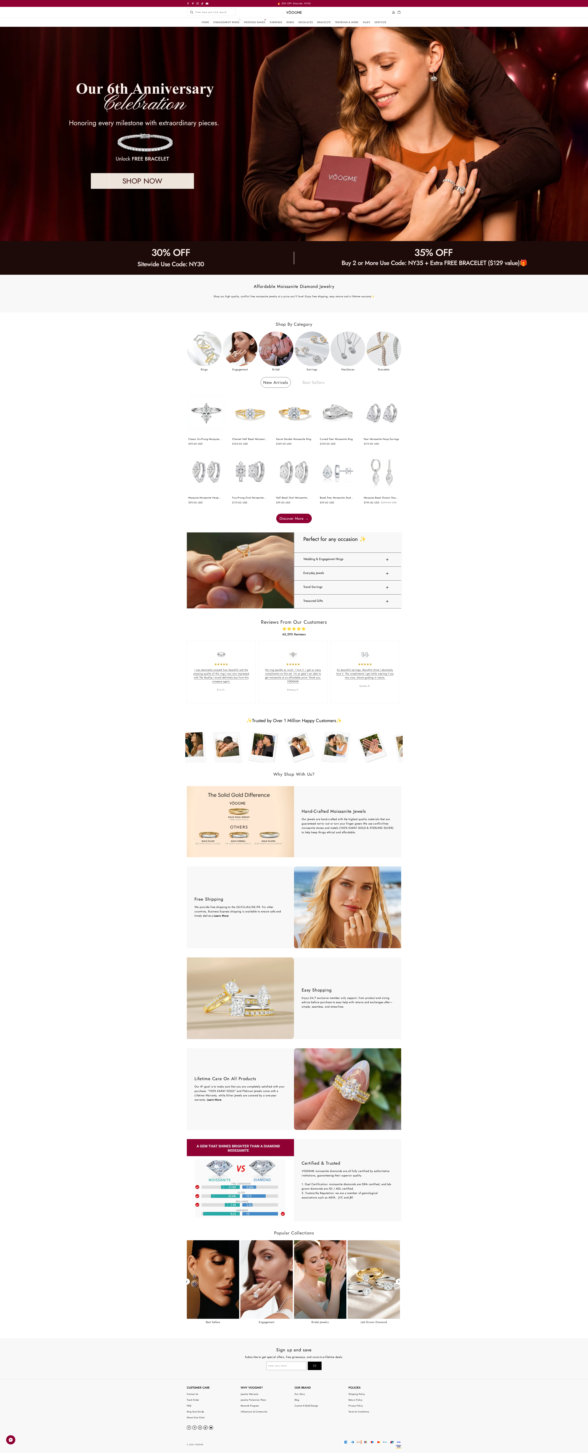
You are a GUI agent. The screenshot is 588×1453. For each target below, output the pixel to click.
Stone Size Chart (196, 1417)
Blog (297, 1399)
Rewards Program (250, 1405)
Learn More (221, 916)
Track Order (193, 1399)
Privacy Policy (356, 1405)
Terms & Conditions (359, 1411)
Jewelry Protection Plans (253, 1399)
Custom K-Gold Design (306, 1405)
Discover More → (294, 518)
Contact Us (192, 1394)
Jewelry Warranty (249, 1394)
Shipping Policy (357, 1394)
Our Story (300, 1394)
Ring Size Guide (195, 1411)
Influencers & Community (254, 1411)
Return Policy (355, 1399)
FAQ (189, 1405)
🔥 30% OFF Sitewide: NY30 (294, 3)
